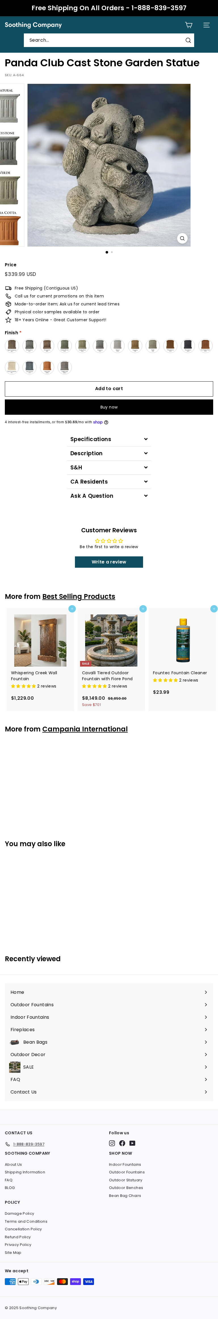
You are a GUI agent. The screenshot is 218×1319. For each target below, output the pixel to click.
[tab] (109, 439)
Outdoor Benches (126, 1187)
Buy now (109, 407)
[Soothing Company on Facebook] (122, 1143)
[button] (24, 686)
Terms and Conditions (26, 1221)
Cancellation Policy (23, 1229)
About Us (13, 1164)
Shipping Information (25, 1172)
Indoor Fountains (125, 1164)
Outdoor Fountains (127, 1172)
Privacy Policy (18, 1244)
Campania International (85, 729)
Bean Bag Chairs (125, 1195)
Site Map (13, 1252)
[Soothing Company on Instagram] (112, 1143)
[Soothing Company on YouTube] (132, 1143)
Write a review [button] (109, 562)
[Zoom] (182, 238)
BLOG (10, 1187)
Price (11, 265)
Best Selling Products (78, 596)
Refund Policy (18, 1237)
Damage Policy (19, 1213)
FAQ (8, 1180)
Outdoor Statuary (125, 1180)
